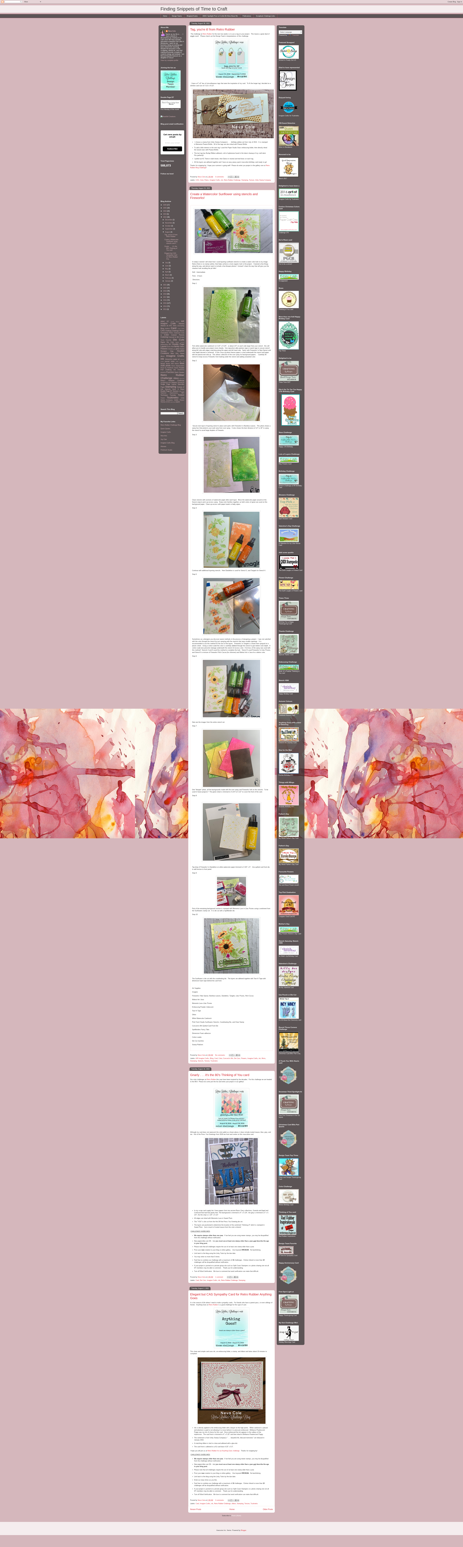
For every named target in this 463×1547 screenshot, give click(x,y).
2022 (165, 217)
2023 (165, 214)
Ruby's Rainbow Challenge (172, 380)
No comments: (220, 1055)
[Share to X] (233, 177)
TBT (182, 393)
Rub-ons (182, 378)
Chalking (168, 331)
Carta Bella (181, 328)
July (166, 263)
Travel (163, 398)
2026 (165, 205)
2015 (165, 303)
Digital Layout (179, 342)
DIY (170, 344)
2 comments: (220, 1500)
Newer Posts (195, 1509)
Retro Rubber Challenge (232, 180)
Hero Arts (174, 353)
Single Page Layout (168, 384)
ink (222, 180)
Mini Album (175, 363)
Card (216, 1058)
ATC (170, 326)
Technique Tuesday (168, 395)
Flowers (243, 1058)
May (167, 269)
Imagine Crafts (215, 180)
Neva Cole (172, 31)
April (167, 272)
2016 (165, 300)
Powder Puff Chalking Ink (172, 369)
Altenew (181, 324)
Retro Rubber (207, 34)
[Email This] (229, 177)
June (167, 266)
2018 (165, 294)
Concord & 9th (228, 1058)
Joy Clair (164, 439)
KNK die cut (180, 361)
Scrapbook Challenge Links (265, 16)
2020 (165, 288)
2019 (165, 291)
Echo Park (170, 346)
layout (163, 363)
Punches (170, 372)
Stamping (244, 180)
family (176, 346)
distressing (164, 344)
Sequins (174, 382)
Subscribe (172, 149)
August (167, 232)
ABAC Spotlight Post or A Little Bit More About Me (220, 16)
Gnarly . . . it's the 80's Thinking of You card (219, 1075)
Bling (211, 1058)
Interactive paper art (172, 359)
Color (201, 180)
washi (178, 402)
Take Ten (181, 391)
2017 (165, 297)
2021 (165, 285)
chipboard (177, 333)
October (168, 226)
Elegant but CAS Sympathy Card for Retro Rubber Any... (171, 256)
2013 (165, 309)
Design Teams (177, 16)
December (169, 220)
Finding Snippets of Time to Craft (193, 8)
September (169, 229)
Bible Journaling (178, 325)
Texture (251, 180)
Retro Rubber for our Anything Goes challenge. (224, 1451)
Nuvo (173, 365)
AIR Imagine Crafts (202, 1058)
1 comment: (219, 1277)
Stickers (176, 391)
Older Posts (268, 1509)
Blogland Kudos (192, 16)
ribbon (234, 1503)
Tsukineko (214, 1061)
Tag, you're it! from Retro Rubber (212, 29)
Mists (264, 1058)
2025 (165, 208)
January (168, 281)
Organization (180, 365)
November (169, 223)
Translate (295, 35)
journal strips (170, 361)
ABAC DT (165, 321)
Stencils (200, 1061)
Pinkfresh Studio (172, 368)
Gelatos (170, 349)
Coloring (164, 337)
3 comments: (220, 177)
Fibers (206, 180)
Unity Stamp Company (263, 180)
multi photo (165, 366)
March (167, 275)
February (168, 278)
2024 (165, 211)
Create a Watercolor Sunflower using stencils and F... (171, 241)
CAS (197, 180)
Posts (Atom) (236, 1516)
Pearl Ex (164, 368)
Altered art (164, 326)
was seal (173, 402)
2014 (165, 306)
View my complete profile (169, 60)
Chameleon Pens (167, 333)
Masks (168, 363)
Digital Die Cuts (167, 342)
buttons (167, 328)
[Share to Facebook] (236, 177)
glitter (178, 349)
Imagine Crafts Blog (167, 443)
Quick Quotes (179, 372)
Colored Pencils (177, 335)
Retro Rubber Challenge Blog (171, 425)
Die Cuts (237, 1058)
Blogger (243, 1530)
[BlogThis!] (231, 177)
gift (174, 349)
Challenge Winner (178, 331)
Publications (247, 16)
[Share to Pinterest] (238, 177)
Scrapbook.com (166, 382)
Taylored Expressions (169, 393)
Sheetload (180, 382)
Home (165, 16)
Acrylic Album (175, 321)
